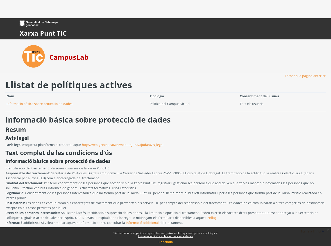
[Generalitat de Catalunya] (39, 23)
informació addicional (142, 223)
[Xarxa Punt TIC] (33, 56)
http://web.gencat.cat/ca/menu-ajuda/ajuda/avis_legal (122, 145)
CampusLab (68, 57)
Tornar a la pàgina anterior (305, 76)
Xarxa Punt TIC (43, 33)
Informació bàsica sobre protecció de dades (165, 236)
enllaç (211, 218)
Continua (166, 242)
